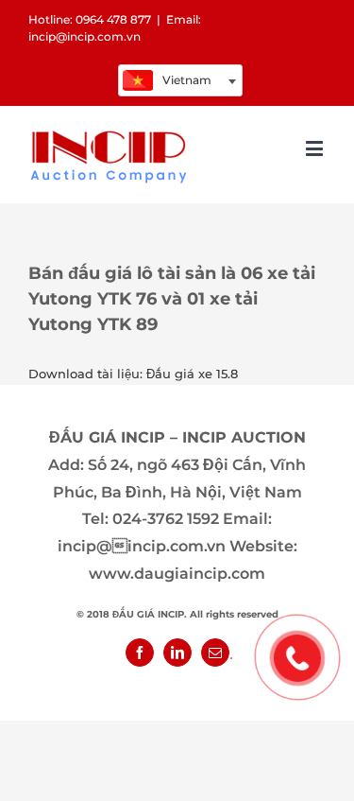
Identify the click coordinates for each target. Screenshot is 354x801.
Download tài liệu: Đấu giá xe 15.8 (133, 374)
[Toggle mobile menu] (316, 148)
